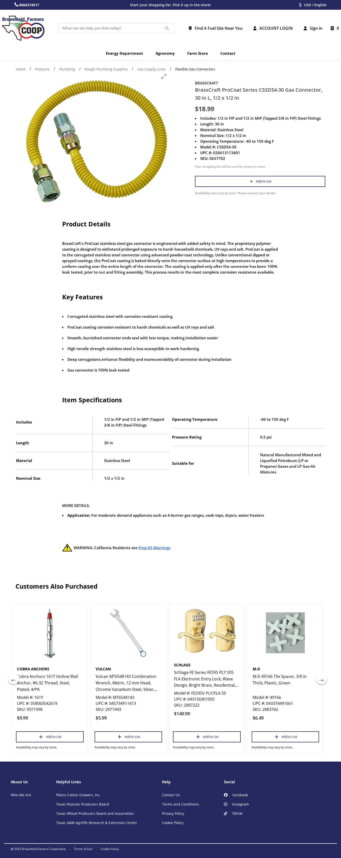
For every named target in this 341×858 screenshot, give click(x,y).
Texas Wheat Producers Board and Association (95, 813)
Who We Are (21, 795)
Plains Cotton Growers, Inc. (78, 795)
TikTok (236, 813)
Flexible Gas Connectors (195, 69)
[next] (321, 678)
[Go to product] (50, 633)
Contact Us (171, 795)
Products (42, 69)
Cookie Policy (172, 822)
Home (20, 69)
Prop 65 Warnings (154, 547)
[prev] (13, 678)
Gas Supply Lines (151, 69)
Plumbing (67, 69)
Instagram (240, 804)
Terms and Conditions (180, 804)
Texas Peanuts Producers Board (82, 804)
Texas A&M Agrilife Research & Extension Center (96, 822)
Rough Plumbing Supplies (106, 69)
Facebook (239, 795)
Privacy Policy (173, 813)
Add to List (263, 181)
